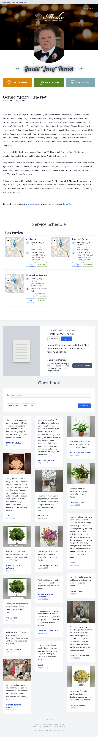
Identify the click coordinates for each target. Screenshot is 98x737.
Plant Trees (42, 264)
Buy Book (66, 339)
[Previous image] (5, 463)
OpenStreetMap (51, 730)
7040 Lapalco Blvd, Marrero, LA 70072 (38, 258)
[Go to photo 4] (19, 472)
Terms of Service (55, 726)
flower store (68, 203)
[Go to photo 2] (16, 472)
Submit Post (84, 406)
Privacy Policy (42, 726)
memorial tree (32, 203)
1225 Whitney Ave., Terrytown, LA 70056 (39, 294)
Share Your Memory (82, 365)
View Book (53, 339)
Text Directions (31, 265)
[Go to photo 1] (15, 472)
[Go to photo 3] (17, 472)
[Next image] (28, 463)
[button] (14, 244)
